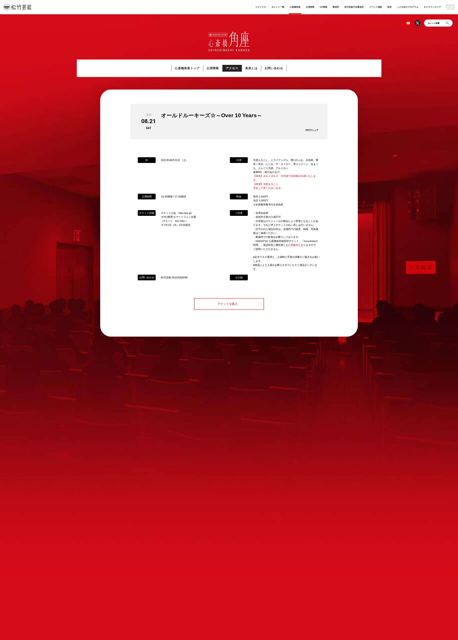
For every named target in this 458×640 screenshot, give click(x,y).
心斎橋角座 (295, 7)
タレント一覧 (277, 7)
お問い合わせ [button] (274, 68)
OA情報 (323, 7)
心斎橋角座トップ (187, 68)
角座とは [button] (251, 68)
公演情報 (310, 7)
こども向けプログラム (407, 7)
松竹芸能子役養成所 (354, 7)
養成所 (336, 7)
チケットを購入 (229, 304)
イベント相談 (375, 7)
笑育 (389, 7)
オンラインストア (432, 7)
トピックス (260, 7)
